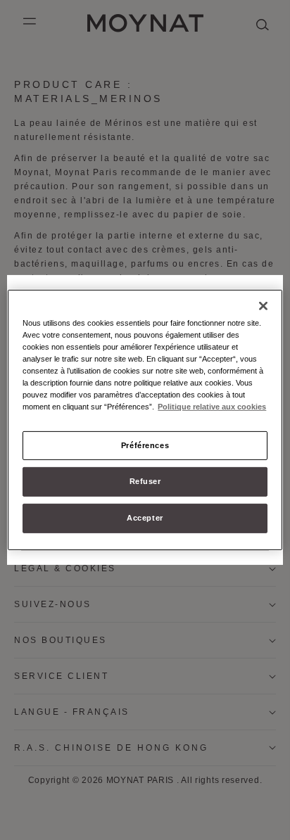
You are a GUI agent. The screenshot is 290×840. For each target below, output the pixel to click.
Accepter (145, 518)
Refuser (145, 481)
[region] (144, 420)
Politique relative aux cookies (212, 406)
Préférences (145, 444)
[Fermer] (263, 306)
